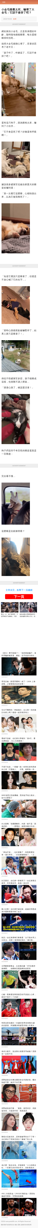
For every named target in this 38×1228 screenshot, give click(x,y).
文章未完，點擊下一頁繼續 (19, 590)
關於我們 (4, 1224)
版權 (22, 1224)
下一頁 (19, 597)
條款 (16, 1224)
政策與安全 (10, 1224)
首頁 (3, 2)
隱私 (19, 1224)
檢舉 (14, 19)
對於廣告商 (27, 1224)
